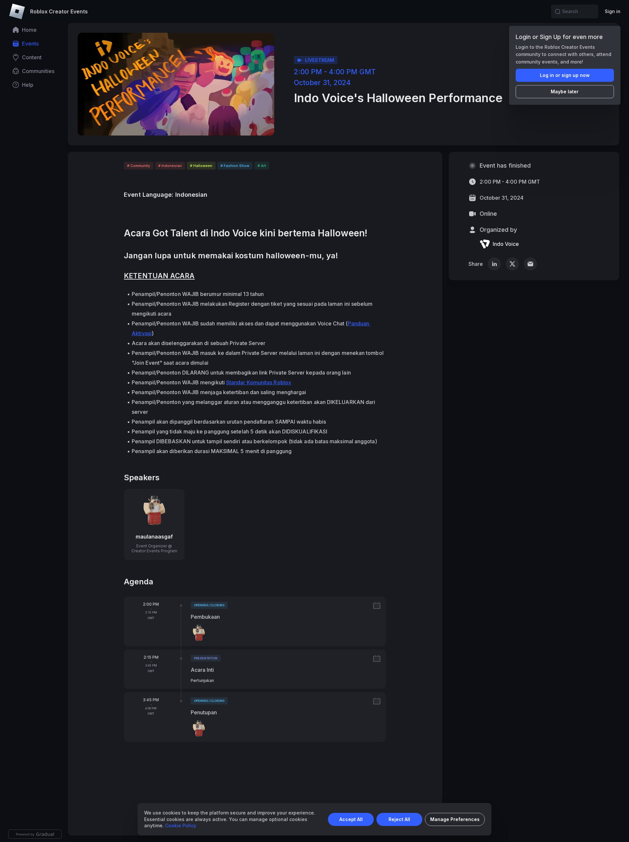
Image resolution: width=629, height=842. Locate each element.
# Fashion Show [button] (234, 165)
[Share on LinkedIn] (494, 263)
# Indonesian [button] (170, 165)
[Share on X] (512, 263)
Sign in (612, 11)
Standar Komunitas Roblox (258, 382)
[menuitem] (35, 30)
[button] (558, 11)
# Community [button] (138, 165)
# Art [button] (261, 165)
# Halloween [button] (201, 165)
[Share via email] (530, 263)
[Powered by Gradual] (35, 834)
